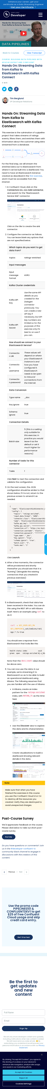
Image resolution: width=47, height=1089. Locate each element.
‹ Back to (10, 52)
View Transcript (34, 53)
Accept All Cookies (23, 1072)
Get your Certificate (22, 7)
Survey (8, 837)
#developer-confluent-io (23, 848)
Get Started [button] (23, 937)
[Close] (42, 1054)
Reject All (23, 1078)
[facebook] (16, 89)
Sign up (23, 1028)
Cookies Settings (23, 1083)
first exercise (36, 175)
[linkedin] (10, 89)
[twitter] (4, 89)
